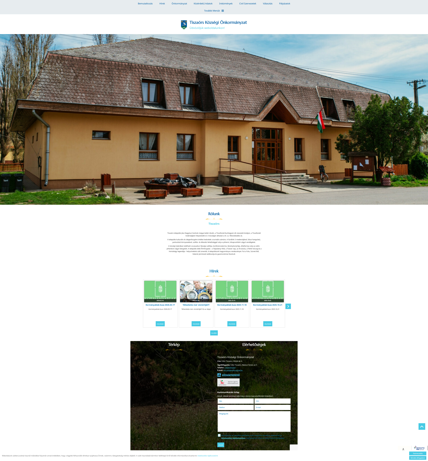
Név (223, 401)
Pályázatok (284, 3)
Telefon (225, 407)
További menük (212, 10)
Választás (268, 3)
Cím (257, 401)
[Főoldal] (184, 24)
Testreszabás (418, 453)
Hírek (162, 3)
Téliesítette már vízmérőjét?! (196, 305)
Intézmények (226, 3)
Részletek (160, 324)
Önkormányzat (179, 3)
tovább (214, 333)
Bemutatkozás (145, 3)
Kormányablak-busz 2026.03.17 (160, 305)
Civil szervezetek (247, 3)
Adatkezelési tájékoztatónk (208, 456)
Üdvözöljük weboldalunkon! (218, 25)
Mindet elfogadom (418, 458)
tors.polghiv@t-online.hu (233, 370)
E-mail (261, 407)
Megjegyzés (223, 414)
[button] (288, 306)
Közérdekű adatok (203, 3)
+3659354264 (230, 367)
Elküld (220, 445)
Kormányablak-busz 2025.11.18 (232, 305)
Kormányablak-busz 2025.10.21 (267, 305)
